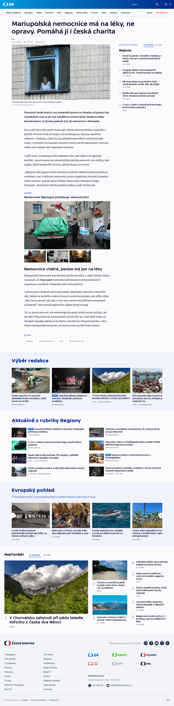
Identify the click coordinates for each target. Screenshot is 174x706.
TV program (9, 654)
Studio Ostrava (50, 667)
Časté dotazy (50, 684)
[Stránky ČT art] (117, 663)
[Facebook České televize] (151, 643)
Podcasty (125, 12)
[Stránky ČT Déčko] (93, 663)
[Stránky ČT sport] (119, 654)
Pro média (48, 654)
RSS (168, 700)
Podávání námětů (52, 680)
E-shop (7, 680)
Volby (39, 12)
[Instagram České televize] (146, 643)
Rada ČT (47, 671)
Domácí (49, 12)
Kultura (113, 12)
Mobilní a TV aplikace (14, 684)
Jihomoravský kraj (46, 341)
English (25, 700)
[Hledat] (157, 4)
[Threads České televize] (167, 643)
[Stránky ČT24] (93, 654)
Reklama (48, 658)
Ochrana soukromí (38, 700)
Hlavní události (13, 12)
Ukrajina (28, 12)
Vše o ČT (8, 689)
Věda (103, 12)
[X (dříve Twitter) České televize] (162, 643)
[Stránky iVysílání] (149, 654)
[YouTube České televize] (156, 643)
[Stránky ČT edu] (146, 663)
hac (13, 39)
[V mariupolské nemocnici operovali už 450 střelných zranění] (61, 72)
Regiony (69, 12)
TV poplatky (10, 663)
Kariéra (47, 676)
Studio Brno (49, 663)
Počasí (94, 12)
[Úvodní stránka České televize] (19, 643)
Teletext (8, 667)
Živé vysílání (9, 658)
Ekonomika (82, 12)
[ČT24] (8, 4)
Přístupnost (54, 700)
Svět (59, 12)
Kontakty (48, 689)
